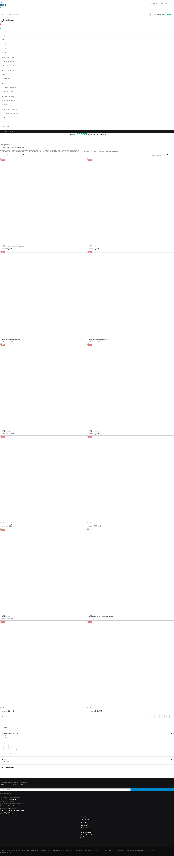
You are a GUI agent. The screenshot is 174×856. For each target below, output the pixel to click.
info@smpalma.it (8, 814)
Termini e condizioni (86, 829)
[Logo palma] (87, 8)
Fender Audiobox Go (92, 246)
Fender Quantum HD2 (5, 709)
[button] (85, 247)
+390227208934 (6, 812)
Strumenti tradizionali (38, 129)
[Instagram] (5, 5)
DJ (25, 129)
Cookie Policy (84, 827)
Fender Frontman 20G (5, 431)
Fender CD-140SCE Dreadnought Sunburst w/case (97, 339)
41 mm (5, 735)
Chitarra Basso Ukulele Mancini (10, 749)
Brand (6, 131)
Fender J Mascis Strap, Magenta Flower (8, 524)
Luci (24, 129)
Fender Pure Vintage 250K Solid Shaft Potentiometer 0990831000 (100, 616)
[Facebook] (1, 5)
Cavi (51, 129)
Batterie (7, 129)
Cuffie (32, 129)
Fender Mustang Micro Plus (6, 616)
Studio (18, 129)
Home (1, 131)
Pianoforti (15, 129)
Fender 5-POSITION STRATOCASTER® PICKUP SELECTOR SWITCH (13, 246)
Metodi (44, 129)
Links (1, 2)
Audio (22, 129)
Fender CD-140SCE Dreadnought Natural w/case (10, 339)
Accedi (157, 3)
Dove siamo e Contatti (87, 821)
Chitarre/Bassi (3, 129)
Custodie (48, 129)
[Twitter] (3, 5)
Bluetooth (6, 745)
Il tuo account (84, 817)
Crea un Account (169, 3)
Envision (9, 852)
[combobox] (75, 14)
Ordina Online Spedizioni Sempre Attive (12, 810)
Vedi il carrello (85, 819)
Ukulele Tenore (7, 753)
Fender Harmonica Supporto (93, 431)
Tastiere (11, 129)
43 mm (5, 737)
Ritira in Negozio (85, 823)
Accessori (54, 129)
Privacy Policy (84, 825)
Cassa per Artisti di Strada (9, 747)
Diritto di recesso (85, 831)
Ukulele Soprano (7, 751)
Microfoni (28, 129)
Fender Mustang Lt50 (92, 524)
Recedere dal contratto (87, 832)
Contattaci (162, 3)
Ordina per (11, 155)
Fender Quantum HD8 (92, 709)
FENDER (6, 761)
